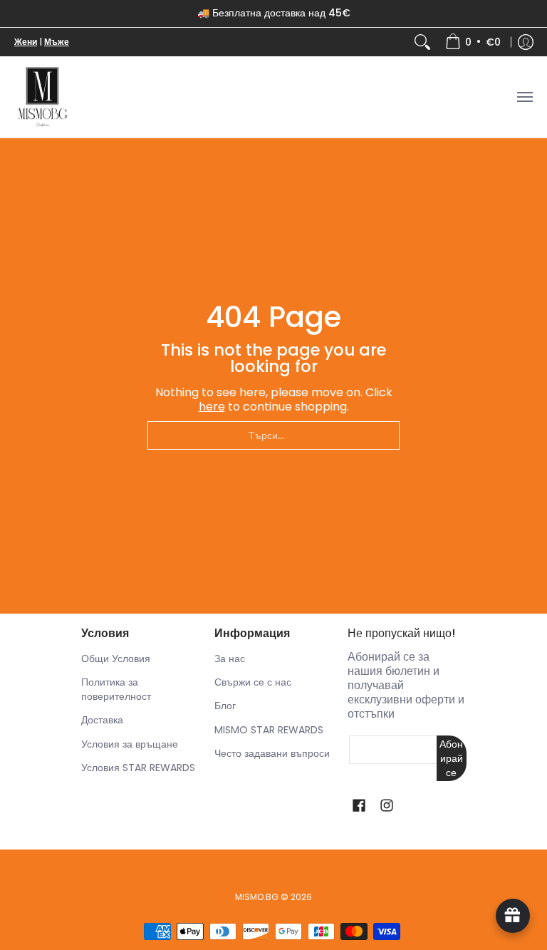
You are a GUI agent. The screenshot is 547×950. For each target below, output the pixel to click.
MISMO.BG (256, 897)
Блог (225, 705)
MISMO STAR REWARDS (268, 730)
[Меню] (524, 97)
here (212, 406)
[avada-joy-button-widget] (513, 916)
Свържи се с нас (252, 682)
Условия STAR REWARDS (138, 767)
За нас (229, 658)
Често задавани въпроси (272, 753)
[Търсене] (422, 42)
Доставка (102, 720)
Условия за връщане (129, 744)
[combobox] (273, 435)
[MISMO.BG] (42, 97)
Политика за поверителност (116, 689)
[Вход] (525, 42)
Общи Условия (115, 658)
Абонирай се (451, 758)
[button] (359, 805)
